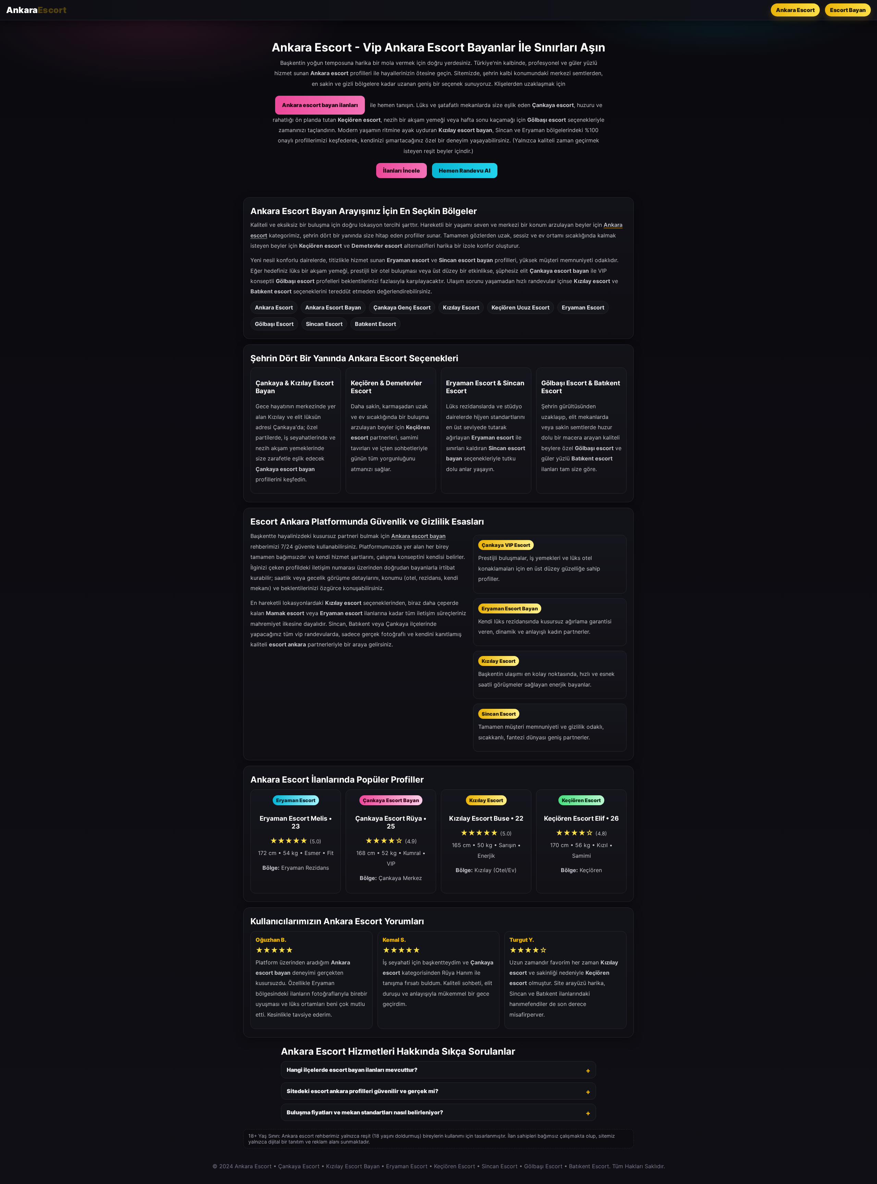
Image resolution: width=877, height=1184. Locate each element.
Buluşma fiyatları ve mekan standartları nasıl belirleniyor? (365, 1112)
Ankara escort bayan (418, 535)
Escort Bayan (848, 10)
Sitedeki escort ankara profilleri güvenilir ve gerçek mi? (362, 1091)
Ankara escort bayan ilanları (320, 105)
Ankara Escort (795, 10)
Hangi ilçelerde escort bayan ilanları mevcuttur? (352, 1069)
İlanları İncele (401, 170)
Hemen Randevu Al (465, 170)
